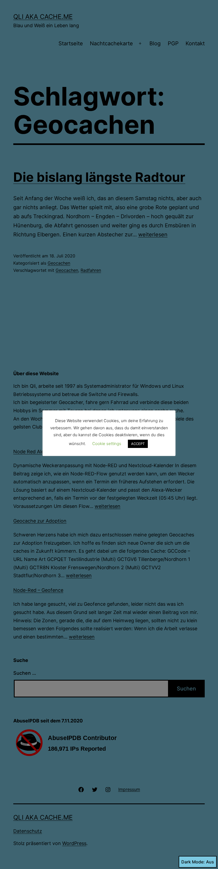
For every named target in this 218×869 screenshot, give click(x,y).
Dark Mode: (193, 861)
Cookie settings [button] (106, 443)
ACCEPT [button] (138, 444)
